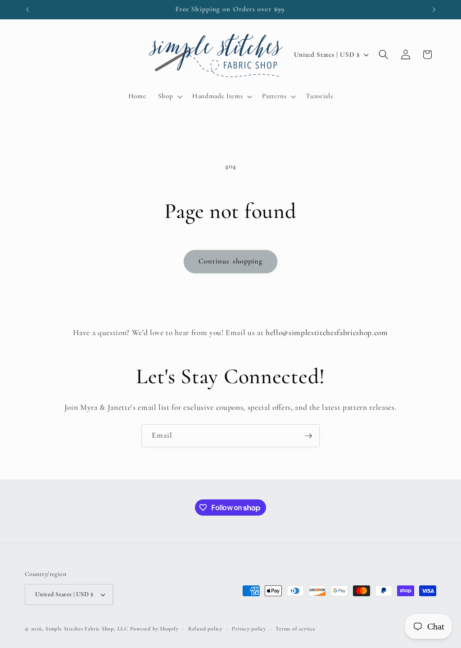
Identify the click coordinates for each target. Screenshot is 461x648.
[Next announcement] (434, 9)
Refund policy (205, 628)
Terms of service (295, 628)
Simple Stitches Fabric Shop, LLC (86, 628)
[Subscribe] (308, 436)
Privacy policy (249, 628)
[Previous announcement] (27, 9)
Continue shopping (231, 261)
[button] (169, 96)
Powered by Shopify (154, 628)
